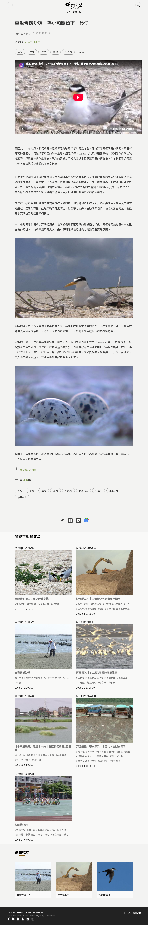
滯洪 (35, 759)
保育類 (81, 682)
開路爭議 (113, 678)
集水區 (81, 751)
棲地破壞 (22, 497)
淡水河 (112, 751)
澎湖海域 (20, 604)
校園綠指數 (21, 824)
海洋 (23, 33)
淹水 (44, 755)
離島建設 (125, 608)
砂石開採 (118, 604)
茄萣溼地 (82, 678)
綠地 (47, 834)
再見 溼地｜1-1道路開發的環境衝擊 (96, 672)
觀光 (66, 678)
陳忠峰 (36, 41)
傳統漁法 (83, 490)
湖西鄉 (32, 469)
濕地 (55, 51)
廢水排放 (101, 751)
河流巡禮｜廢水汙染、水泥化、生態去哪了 (101, 746)
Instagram (23, 919)
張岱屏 (28, 41)
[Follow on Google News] (86, 520)
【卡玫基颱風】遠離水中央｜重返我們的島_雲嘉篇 (43, 747)
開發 (28, 33)
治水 (28, 759)
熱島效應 (56, 834)
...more (80, 52)
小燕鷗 (68, 51)
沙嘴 (32, 51)
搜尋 (138, 5)
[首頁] (74, 5)
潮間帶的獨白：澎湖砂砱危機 (32, 598)
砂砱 (20, 51)
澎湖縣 (24, 469)
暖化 (66, 834)
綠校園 (31, 830)
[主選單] (10, 5)
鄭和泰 (112, 682)
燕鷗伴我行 (104, 894)
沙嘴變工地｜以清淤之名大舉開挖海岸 (98, 598)
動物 (17, 33)
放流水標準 (95, 756)
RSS (33, 919)
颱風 (52, 755)
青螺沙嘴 (96, 604)
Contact (18, 919)
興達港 (123, 678)
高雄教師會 (43, 830)
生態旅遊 (28, 678)
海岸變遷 (61, 755)
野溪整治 (82, 756)
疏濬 (18, 682)
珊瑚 (30, 604)
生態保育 (113, 490)
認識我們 (137, 912)
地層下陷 (20, 755)
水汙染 (90, 751)
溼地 (43, 51)
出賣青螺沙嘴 (22, 672)
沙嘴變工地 (63, 894)
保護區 (98, 490)
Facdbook (8, 919)
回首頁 (127, 912)
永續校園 (30, 834)
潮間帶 (45, 604)
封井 (42, 759)
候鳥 (127, 604)
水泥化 (55, 830)
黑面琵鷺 (94, 678)
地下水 (19, 759)
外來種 (19, 834)
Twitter (28, 919)
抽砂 (59, 678)
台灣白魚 (82, 760)
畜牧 (106, 756)
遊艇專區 (91, 682)
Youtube (13, 919)
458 (25, 480)
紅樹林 (102, 682)
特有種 (92, 760)
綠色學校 (20, 830)
